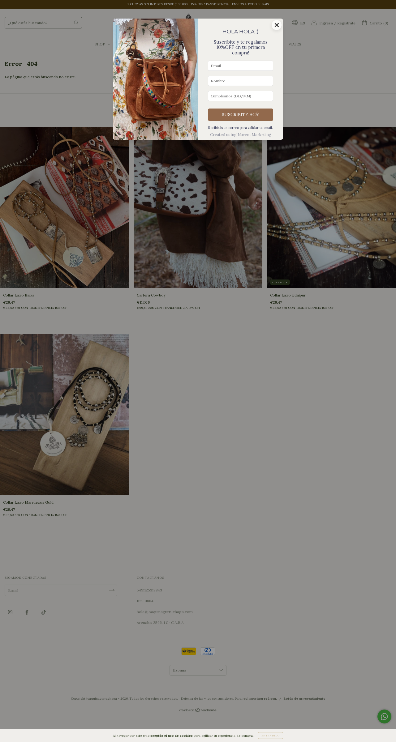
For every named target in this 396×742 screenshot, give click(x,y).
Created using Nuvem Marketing (240, 134)
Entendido (270, 735)
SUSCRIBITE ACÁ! (240, 114)
